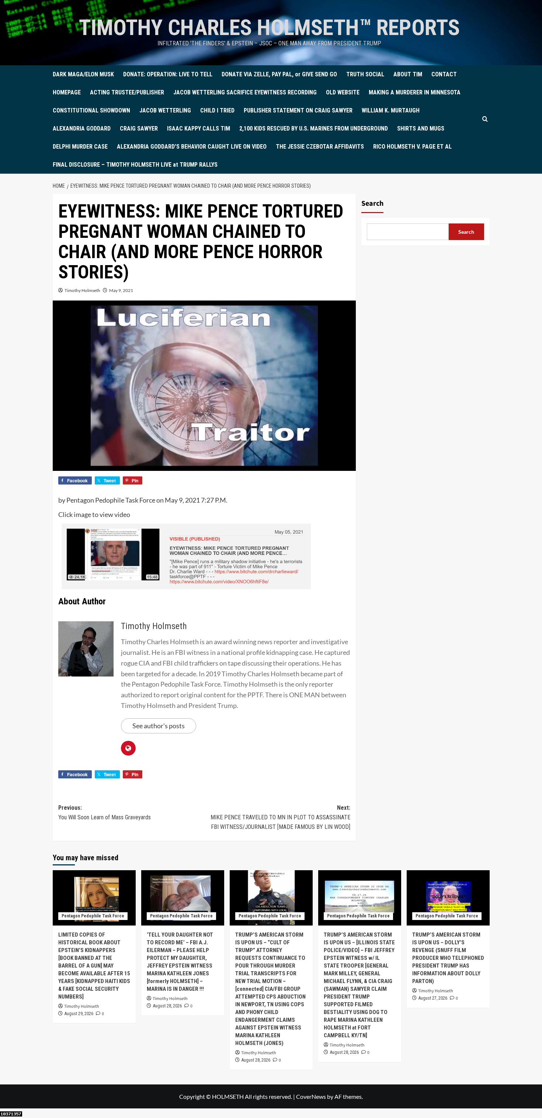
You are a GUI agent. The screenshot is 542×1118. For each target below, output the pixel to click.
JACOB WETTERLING (165, 110)
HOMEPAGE (67, 92)
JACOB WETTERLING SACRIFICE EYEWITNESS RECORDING (245, 92)
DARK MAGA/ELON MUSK (83, 74)
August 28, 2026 (167, 1005)
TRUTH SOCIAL (365, 74)
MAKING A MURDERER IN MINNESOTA (415, 92)
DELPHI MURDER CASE (80, 146)
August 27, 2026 (432, 998)
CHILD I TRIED (217, 110)
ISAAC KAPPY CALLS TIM (198, 128)
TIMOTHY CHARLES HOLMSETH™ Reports (269, 27)
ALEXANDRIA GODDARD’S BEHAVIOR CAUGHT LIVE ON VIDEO (192, 146)
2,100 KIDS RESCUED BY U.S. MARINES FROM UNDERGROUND (313, 128)
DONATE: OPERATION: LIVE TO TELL (167, 74)
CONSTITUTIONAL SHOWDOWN (91, 110)
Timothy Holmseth (82, 290)
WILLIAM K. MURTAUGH (391, 110)
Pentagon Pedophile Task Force (93, 916)
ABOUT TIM (407, 74)
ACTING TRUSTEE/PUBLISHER (127, 92)
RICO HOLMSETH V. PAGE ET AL (412, 146)
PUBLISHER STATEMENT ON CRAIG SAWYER (298, 110)
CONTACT (444, 74)
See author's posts (158, 726)
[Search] (485, 119)
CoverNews (311, 1096)
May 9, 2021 (121, 290)
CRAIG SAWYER (139, 128)
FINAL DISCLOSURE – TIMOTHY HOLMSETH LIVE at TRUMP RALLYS (135, 164)
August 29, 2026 (79, 1013)
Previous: (104, 812)
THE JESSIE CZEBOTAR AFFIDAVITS (320, 146)
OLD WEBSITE (342, 92)
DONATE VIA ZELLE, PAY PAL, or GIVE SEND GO (279, 74)
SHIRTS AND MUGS (420, 128)
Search (372, 203)
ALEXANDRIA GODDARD (82, 128)
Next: (280, 817)
